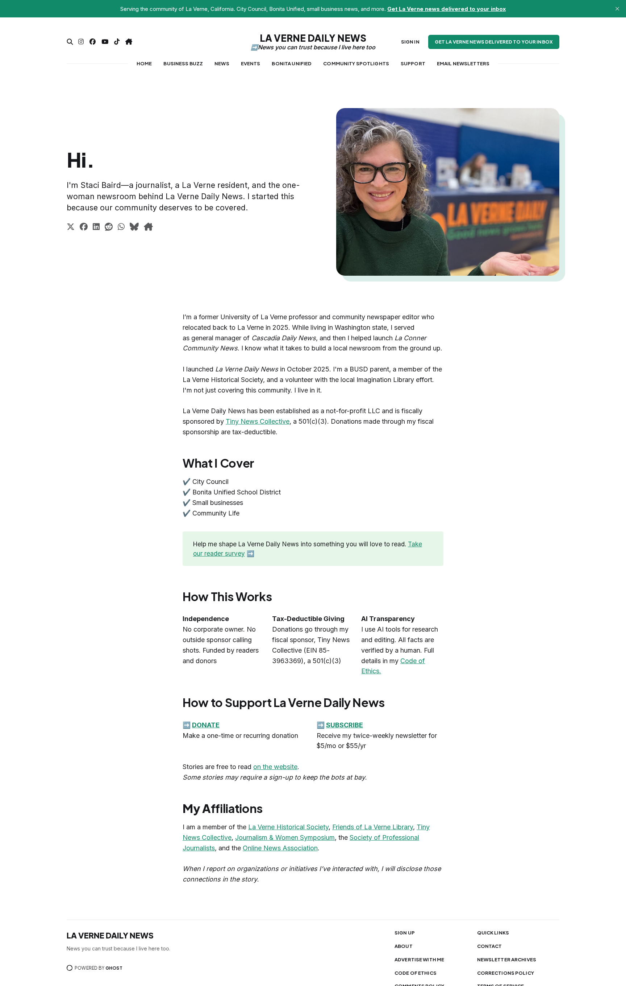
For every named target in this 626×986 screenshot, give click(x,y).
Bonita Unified (292, 63)
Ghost (113, 968)
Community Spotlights (356, 63)
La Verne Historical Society (288, 827)
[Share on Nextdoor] (148, 228)
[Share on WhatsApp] (121, 228)
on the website (275, 767)
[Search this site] (69, 41)
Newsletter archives (506, 959)
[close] (617, 9)
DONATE (206, 725)
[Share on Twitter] (71, 228)
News (221, 63)
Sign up (405, 933)
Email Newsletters (463, 63)
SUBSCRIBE (344, 725)
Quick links (493, 933)
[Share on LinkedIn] (96, 228)
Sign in (410, 42)
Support (413, 63)
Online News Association (280, 848)
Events (250, 63)
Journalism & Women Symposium (285, 837)
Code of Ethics (416, 973)
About (404, 946)
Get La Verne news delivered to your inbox (494, 42)
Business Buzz (183, 63)
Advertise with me (419, 959)
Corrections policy (505, 973)
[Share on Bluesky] (134, 228)
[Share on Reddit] (109, 228)
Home (144, 63)
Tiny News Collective (257, 421)
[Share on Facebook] (84, 228)
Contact (489, 946)
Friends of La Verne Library (372, 827)
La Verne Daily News (313, 38)
